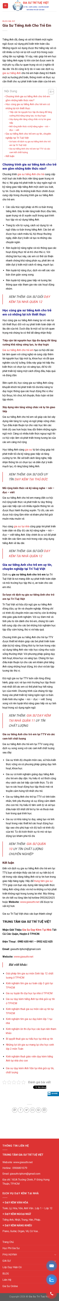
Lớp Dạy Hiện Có (12, 1267)
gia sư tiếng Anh (11, 73)
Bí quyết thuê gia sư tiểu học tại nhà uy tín (29, 1038)
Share (54, 1093)
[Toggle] (55, 1254)
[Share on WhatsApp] (14, 1110)
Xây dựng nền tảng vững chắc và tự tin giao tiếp (30, 121)
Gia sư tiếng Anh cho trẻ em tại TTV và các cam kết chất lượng (29, 150)
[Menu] (5, 6)
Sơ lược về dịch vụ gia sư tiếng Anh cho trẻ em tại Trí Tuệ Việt (29, 143)
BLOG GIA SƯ (8, 21)
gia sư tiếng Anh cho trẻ (31, 174)
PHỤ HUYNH (9, 1254)
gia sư (28, 449)
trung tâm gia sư (43, 881)
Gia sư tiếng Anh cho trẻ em (18, 350)
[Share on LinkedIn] (44, 1110)
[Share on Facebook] (20, 1110)
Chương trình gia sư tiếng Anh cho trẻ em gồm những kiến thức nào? (28, 98)
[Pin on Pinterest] (38, 1110)
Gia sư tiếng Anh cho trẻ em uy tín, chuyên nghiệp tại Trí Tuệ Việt (28, 135)
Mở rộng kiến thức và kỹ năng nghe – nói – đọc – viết (29, 128)
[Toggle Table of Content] (49, 91)
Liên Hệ (6, 1279)
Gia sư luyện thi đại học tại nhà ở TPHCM (29, 993)
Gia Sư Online (10, 1286)
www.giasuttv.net (29, 902)
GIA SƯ (6, 1260)
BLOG (5, 1273)
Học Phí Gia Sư (11, 1248)
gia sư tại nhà (21, 526)
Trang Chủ (8, 1242)
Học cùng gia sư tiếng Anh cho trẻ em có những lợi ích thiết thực (28, 106)
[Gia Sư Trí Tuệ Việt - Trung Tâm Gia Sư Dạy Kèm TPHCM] (30, 5)
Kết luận (10, 156)
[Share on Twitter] (26, 1110)
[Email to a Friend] (32, 1110)
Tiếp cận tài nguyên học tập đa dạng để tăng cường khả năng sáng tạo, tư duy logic (30, 114)
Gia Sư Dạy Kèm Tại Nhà (36, 929)
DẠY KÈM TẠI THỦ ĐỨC (31, 479)
